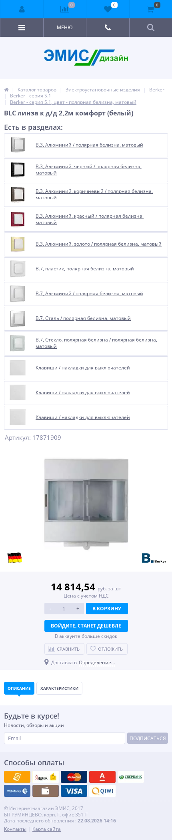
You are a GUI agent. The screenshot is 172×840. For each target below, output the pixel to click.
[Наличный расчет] (74, 791)
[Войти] (22, 9)
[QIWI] (131, 777)
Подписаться (148, 738)
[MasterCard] (45, 777)
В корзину (106, 608)
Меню (65, 27)
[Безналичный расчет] (102, 791)
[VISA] (17, 777)
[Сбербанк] (45, 791)
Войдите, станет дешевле (86, 625)
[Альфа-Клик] (17, 791)
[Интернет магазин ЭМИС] (6, 89)
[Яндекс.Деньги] (102, 777)
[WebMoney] (74, 777)
